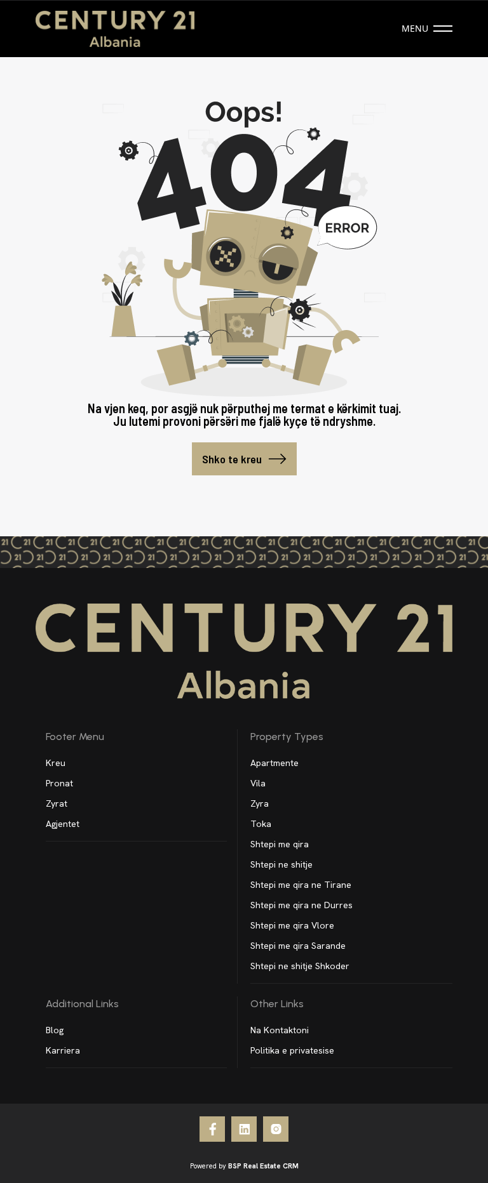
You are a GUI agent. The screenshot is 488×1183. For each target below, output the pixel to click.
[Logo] (115, 29)
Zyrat (56, 803)
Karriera (63, 1050)
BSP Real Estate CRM (263, 1165)
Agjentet (62, 823)
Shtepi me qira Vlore (292, 925)
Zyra (259, 803)
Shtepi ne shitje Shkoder (299, 966)
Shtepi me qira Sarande (298, 945)
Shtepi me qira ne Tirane (300, 884)
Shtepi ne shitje (281, 864)
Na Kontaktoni (279, 1030)
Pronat (59, 783)
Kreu (55, 763)
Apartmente (274, 763)
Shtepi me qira (279, 844)
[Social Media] (212, 1129)
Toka (260, 823)
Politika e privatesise (292, 1050)
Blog (55, 1030)
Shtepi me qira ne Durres (301, 905)
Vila (258, 783)
